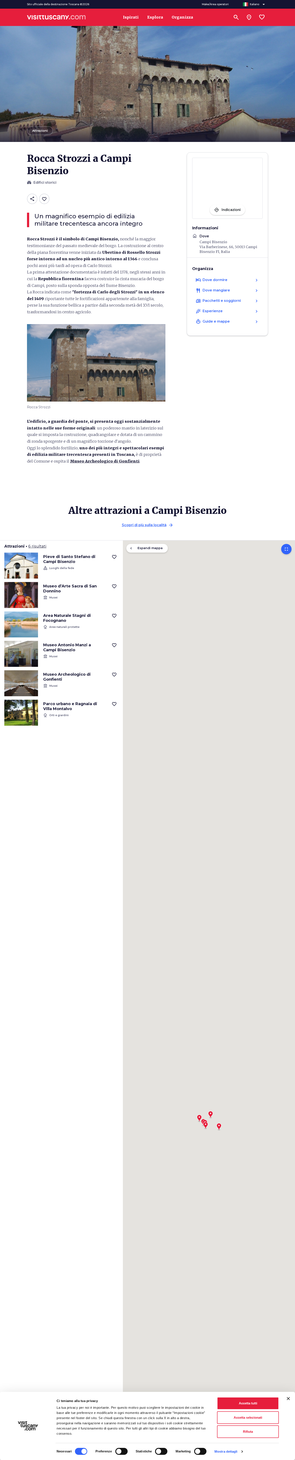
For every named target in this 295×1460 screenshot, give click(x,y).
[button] (219, 1125)
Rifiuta (248, 1431)
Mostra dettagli (226, 1451)
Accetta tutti (248, 1403)
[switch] (121, 1451)
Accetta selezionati (248, 1417)
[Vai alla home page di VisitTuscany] (56, 17)
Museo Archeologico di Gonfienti (105, 461)
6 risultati (37, 546)
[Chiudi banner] (288, 1398)
